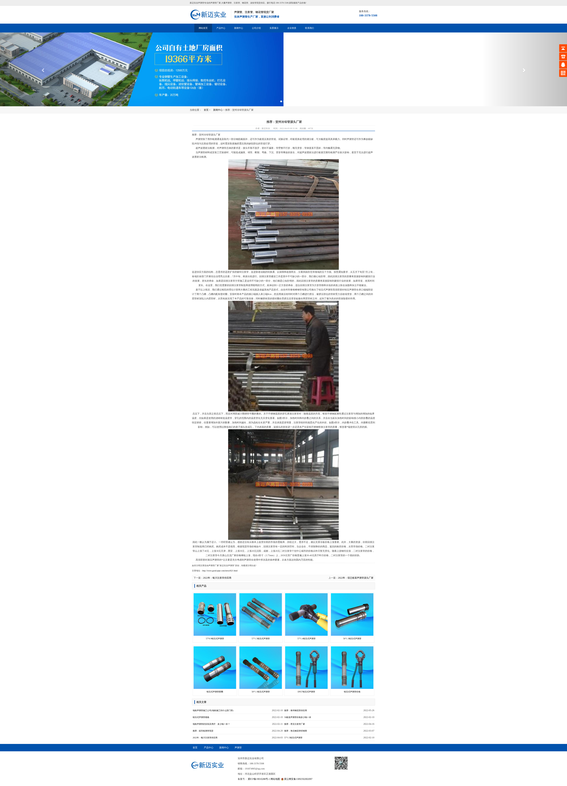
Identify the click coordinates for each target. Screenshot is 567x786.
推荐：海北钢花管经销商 (295, 731)
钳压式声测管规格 (201, 717)
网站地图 (275, 779)
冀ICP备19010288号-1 (258, 779)
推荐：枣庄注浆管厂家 (294, 724)
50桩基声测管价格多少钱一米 (297, 717)
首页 (206, 110)
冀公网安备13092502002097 (298, 779)
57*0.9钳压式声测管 (215, 639)
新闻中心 (238, 28)
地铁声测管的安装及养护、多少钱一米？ (211, 724)
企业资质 (291, 28)
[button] (42, 69)
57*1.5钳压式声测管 (261, 639)
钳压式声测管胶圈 (215, 692)
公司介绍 (256, 28)
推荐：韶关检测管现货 (203, 731)
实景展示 (274, 28)
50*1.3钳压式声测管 (352, 639)
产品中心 (220, 28)
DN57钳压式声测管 (306, 692)
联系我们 (309, 28)
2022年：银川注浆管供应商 (217, 578)
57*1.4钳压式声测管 (306, 639)
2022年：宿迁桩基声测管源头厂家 (355, 578)
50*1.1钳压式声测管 (261, 692)
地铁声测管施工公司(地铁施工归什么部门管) (213, 710)
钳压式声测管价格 (352, 692)
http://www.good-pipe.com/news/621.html (220, 571)
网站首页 (203, 28)
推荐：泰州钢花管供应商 (295, 710)
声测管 (210, 15)
